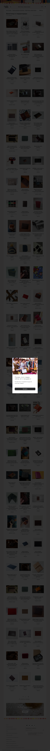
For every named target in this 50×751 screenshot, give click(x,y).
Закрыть (35, 356)
